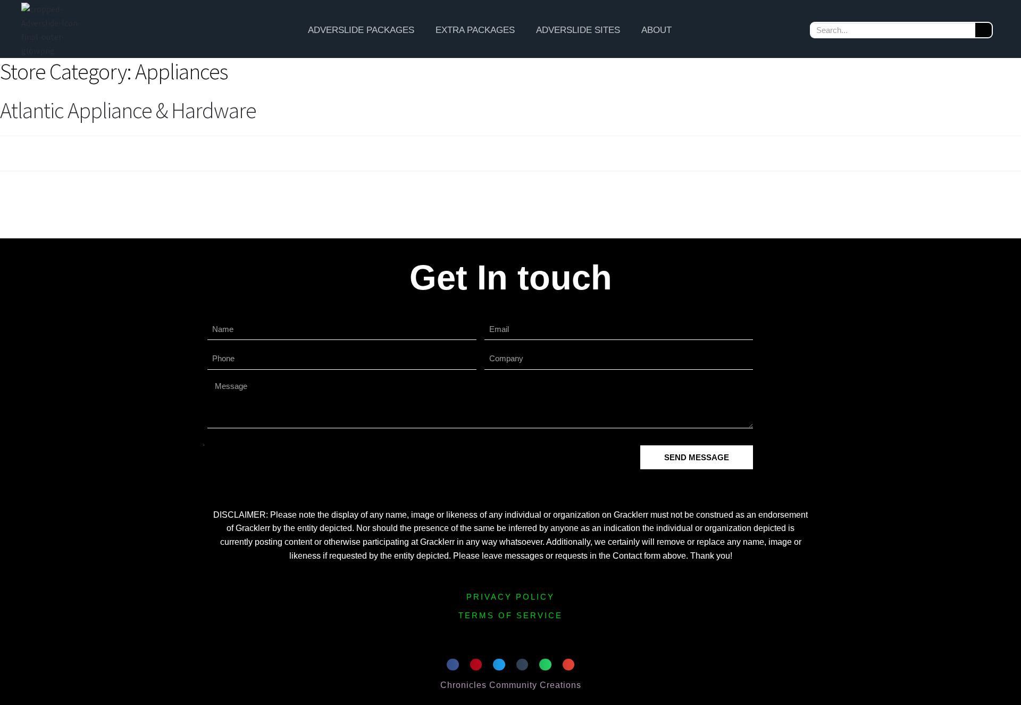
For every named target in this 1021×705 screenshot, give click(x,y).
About (656, 30)
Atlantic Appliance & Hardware (128, 110)
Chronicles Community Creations (510, 685)
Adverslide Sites (578, 30)
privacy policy (510, 596)
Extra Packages (475, 30)
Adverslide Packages (361, 30)
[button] (453, 665)
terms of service (510, 615)
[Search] (983, 30)
